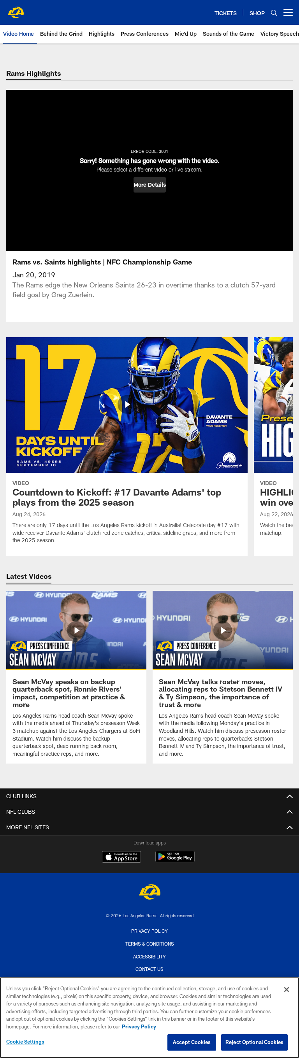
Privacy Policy (149, 931)
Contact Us (149, 969)
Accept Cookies (192, 1042)
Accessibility (149, 956)
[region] (149, 1017)
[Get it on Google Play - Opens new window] (175, 860)
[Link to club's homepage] (15, 9)
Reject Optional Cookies (254, 1042)
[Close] (286, 989)
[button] (150, 185)
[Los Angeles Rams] (149, 892)
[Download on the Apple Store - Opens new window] (121, 857)
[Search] (274, 12)
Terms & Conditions (149, 943)
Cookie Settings (25, 1042)
